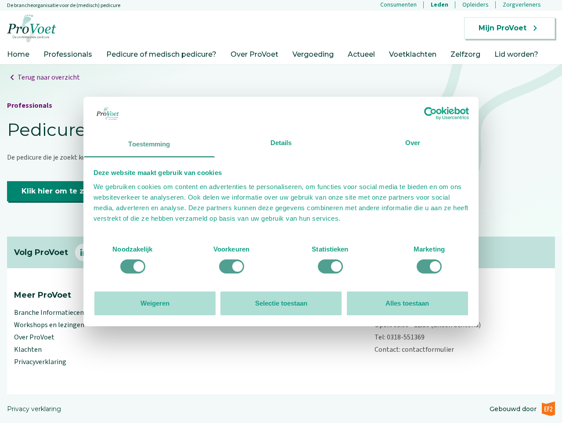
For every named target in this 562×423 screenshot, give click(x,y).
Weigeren (154, 303)
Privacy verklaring (34, 409)
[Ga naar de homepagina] (31, 28)
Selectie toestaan (281, 303)
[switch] (231, 266)
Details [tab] (281, 142)
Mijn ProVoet (502, 28)
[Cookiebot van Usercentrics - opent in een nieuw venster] (430, 113)
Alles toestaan (407, 303)
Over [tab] (412, 142)
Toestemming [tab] (149, 144)
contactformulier (428, 349)
